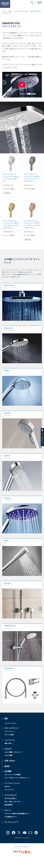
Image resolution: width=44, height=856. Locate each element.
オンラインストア (11, 822)
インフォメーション (12, 783)
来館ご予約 (8, 743)
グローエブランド (11, 728)
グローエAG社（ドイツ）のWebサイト (16, 778)
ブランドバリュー (10, 731)
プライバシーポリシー (22, 847)
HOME (4, 11)
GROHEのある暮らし (11, 798)
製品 (10, 11)
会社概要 (8, 771)
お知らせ (7, 786)
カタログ (8, 749)
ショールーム (10, 740)
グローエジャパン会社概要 (12, 774)
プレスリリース (9, 790)
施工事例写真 (8, 805)
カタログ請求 (8, 755)
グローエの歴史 (9, 735)
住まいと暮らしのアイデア (12, 801)
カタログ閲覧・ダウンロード (13, 752)
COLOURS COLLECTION (21, 11)
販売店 (7, 766)
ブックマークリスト (42, 438)
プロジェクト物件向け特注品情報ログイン (17, 813)
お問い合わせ (10, 761)
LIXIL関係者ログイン (11, 817)
